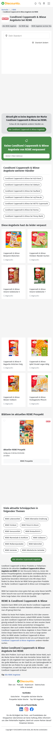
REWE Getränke (11, 550)
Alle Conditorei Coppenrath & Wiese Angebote (27, 129)
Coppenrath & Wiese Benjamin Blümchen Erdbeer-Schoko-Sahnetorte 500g (11, 255)
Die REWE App (23, 26)
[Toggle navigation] (49, 3)
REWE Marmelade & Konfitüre (16, 538)
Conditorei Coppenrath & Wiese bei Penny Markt (24, 216)
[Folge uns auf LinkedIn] (21, 709)
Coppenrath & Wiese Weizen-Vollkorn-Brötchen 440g (11, 399)
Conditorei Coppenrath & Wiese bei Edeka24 (22, 185)
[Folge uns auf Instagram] (26, 709)
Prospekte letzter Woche (18, 699)
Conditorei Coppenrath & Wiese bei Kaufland (22, 191)
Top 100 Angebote (37, 699)
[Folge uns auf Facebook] (32, 709)
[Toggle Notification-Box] (36, 3)
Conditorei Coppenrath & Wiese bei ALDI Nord (23, 178)
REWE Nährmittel (35, 544)
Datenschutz (40, 685)
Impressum (29, 685)
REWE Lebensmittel (12, 519)
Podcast (20, 685)
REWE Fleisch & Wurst (30, 525)
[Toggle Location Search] (44, 3)
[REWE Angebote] (5, 18)
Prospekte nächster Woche (31, 697)
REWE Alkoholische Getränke (33, 550)
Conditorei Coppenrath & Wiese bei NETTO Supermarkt (26, 204)
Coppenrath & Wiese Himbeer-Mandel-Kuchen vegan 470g (39, 255)
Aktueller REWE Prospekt (14, 450)
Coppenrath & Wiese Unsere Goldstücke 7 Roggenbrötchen (37, 291)
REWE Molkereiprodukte (14, 544)
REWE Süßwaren (39, 538)
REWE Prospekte (26, 461)
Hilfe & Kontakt (26, 687)
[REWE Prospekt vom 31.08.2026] (26, 432)
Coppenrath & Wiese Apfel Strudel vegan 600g (39, 363)
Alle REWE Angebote (9, 26)
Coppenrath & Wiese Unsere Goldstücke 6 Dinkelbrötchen (11, 291)
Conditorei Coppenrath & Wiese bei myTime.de (23, 197)
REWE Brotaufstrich (32, 531)
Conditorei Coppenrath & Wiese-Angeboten (18, 641)
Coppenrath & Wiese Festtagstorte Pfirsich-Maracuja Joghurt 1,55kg (38, 399)
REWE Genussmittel (12, 531)
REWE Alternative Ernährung (36, 519)
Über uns (11, 685)
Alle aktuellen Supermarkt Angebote (26, 559)
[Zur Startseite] (11, 3)
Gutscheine (15, 697)
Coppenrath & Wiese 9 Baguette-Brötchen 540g (13, 363)
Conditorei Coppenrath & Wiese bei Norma (22, 210)
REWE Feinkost (10, 525)
